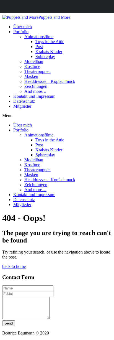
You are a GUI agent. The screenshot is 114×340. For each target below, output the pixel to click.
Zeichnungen (35, 86)
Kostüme (32, 66)
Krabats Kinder (48, 51)
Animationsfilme (38, 36)
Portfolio (20, 31)
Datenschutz (24, 101)
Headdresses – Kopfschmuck (49, 81)
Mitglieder (22, 106)
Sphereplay (45, 56)
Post (39, 46)
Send (8, 323)
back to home (14, 266)
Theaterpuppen (37, 71)
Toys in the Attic (49, 41)
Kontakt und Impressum (34, 96)
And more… (35, 91)
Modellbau (33, 61)
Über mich (22, 26)
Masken (31, 76)
